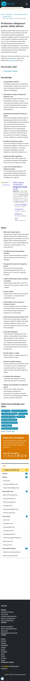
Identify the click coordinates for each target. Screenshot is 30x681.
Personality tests (14, 491)
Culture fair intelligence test (11, 488)
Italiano (3, 649)
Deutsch (3, 647)
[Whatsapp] (22, 455)
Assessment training (14, 548)
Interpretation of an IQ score (9, 633)
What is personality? (7, 626)
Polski (3, 656)
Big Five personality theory (9, 628)
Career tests (14, 516)
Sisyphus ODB (10, 431)
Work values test (8, 541)
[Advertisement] (15, 575)
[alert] (2, 678)
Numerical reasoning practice (11, 552)
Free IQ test (6, 480)
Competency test (8, 523)
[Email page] (25, 455)
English (3, 639)
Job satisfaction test (9, 527)
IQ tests (14, 477)
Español (3, 641)
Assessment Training (7, 612)
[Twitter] (8, 455)
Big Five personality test (8, 618)
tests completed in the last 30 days (13, 8)
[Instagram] (15, 455)
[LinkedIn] (11, 455)
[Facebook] (5, 455)
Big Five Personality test (10, 495)
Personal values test (9, 513)
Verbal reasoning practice (10, 555)
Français (3, 643)
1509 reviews (14, 666)
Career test (6, 520)
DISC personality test (9, 502)
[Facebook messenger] (18, 455)
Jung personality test (9, 498)
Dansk (3, 660)
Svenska (3, 658)
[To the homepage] (7, 4)
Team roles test (7, 545)
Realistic (15, 71)
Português (4, 651)
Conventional (8, 71)
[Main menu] (26, 4)
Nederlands (4, 645)
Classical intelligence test (10, 484)
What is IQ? (4, 631)
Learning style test (8, 530)
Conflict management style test (12, 537)
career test (12, 60)
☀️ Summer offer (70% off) (14, 470)
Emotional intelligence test (11, 509)
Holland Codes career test (8, 616)
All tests (14, 473)
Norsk (2, 654)
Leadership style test (9, 534)
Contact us (4, 668)
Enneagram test (7, 505)
